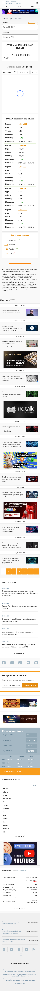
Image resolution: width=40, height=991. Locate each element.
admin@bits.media (32, 922)
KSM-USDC (22, 210)
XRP (6, 253)
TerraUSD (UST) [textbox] (9, 27)
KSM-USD (22, 167)
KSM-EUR (22, 188)
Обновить (18, 836)
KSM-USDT (22, 124)
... (30, 571)
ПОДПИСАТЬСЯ (30, 685)
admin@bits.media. (23, 976)
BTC (6, 240)
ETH (6, 245)
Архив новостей (20, 983)
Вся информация (19, 908)
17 (36, 571)
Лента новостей (9, 582)
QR (33, 980)
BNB (6, 249)
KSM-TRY (22, 145)
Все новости (19, 653)
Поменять (31, 23)
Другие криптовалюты (20, 235)
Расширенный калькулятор (12, 771)
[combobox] (20, 27)
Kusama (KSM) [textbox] (8, 37)
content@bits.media (32, 931)
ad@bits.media (33, 940)
